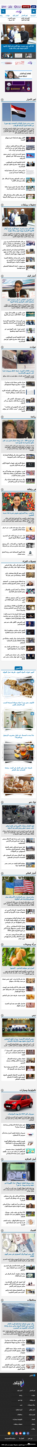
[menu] (33, 11)
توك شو (20, 1400)
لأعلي (31, 1375)
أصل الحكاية (19, 1409)
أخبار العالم (32, 1409)
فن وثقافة (32, 1400)
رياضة (20, 1395)
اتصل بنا (21, 1438)
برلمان (33, 1424)
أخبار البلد (15, 15)
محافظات (19, 1414)
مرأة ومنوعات (31, 1405)
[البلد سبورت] (26, 6)
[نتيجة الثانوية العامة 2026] (18, 64)
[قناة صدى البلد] (33, 6)
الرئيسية (33, 15)
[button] (34, 38)
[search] (3, 11)
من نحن (30, 1438)
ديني (21, 1405)
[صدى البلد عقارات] (10, 6)
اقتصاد (33, 1419)
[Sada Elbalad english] (4, 6)
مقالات (33, 1429)
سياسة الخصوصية (10, 1438)
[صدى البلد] (18, 11)
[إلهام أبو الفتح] (18, 78)
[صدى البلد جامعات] (17, 6)
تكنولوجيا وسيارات (17, 1419)
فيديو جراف (32, 1414)
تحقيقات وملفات (18, 1424)
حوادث (8, 15)
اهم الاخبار (24, 15)
